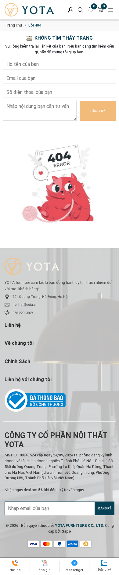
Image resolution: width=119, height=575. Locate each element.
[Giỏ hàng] (100, 9)
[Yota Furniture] (29, 9)
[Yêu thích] (90, 9)
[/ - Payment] (33, 544)
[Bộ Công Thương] (59, 400)
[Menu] (110, 10)
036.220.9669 (23, 313)
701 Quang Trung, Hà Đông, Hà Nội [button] (40, 297)
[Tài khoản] (71, 10)
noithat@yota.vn (25, 305)
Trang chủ (13, 25)
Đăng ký (97, 111)
